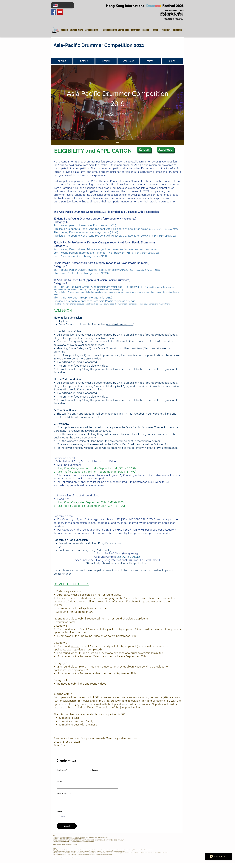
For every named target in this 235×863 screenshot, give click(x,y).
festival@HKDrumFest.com (71, 844)
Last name (94, 770)
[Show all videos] (117, 142)
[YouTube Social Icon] (60, 12)
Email (59, 782)
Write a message (64, 793)
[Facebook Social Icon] (53, 12)
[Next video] (178, 102)
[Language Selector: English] (62, 5)
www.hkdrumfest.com (120, 324)
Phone (59, 812)
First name (61, 770)
